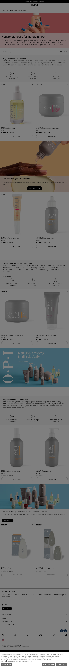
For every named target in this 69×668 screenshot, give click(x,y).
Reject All (61, 664)
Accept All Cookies (48, 664)
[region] (34, 660)
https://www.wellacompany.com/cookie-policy (20, 661)
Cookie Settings (6, 664)
